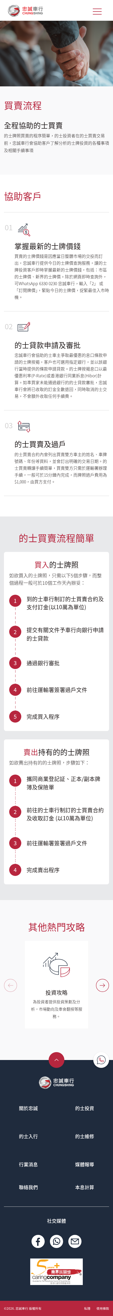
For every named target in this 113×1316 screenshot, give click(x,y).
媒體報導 (84, 1164)
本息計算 (84, 1187)
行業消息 (28, 1164)
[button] (102, 985)
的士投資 (84, 1108)
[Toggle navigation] (97, 11)
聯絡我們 (28, 1187)
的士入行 (28, 1136)
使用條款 (102, 1308)
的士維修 (84, 1136)
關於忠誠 (28, 1108)
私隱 (87, 1308)
